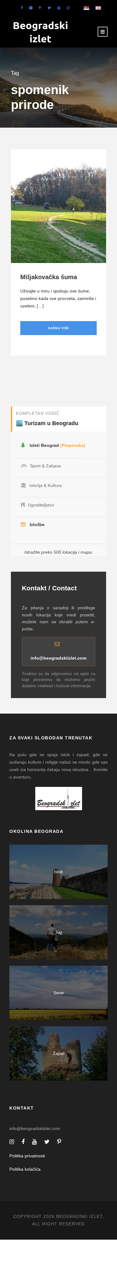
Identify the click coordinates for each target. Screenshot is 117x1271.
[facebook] (22, 8)
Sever (58, 993)
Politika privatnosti (27, 1155)
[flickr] (30, 8)
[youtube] (58, 8)
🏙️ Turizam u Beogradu (47, 423)
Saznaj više (58, 328)
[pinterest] (40, 8)
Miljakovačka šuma (48, 277)
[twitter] (49, 8)
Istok (58, 871)
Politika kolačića (25, 1169)
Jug (58, 932)
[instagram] (68, 8)
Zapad (58, 1053)
